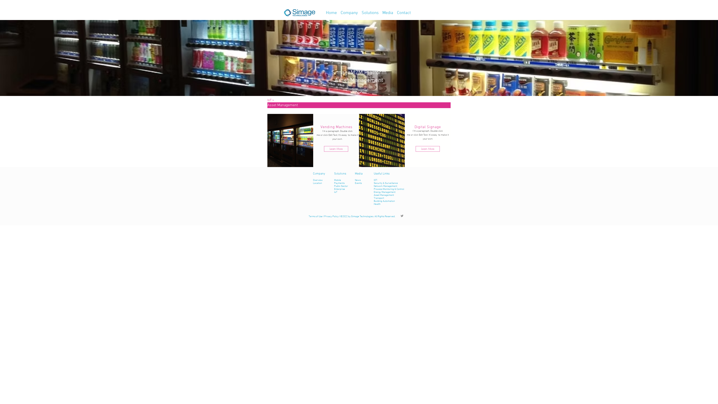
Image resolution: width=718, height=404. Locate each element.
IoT (269, 100)
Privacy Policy (331, 216)
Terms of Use (316, 216)
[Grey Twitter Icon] (402, 216)
